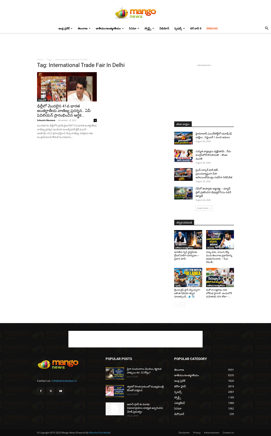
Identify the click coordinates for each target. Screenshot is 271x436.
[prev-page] (176, 304)
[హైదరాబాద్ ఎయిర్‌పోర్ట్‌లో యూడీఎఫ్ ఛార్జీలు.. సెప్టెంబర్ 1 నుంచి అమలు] (183, 138)
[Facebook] (40, 391)
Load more (202, 208)
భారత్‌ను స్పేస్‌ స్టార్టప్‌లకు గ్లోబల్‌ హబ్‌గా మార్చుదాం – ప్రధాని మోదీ (187, 255)
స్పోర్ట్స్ (148, 28)
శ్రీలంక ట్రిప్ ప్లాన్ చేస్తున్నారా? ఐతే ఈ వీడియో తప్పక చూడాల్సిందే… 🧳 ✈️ (187, 293)
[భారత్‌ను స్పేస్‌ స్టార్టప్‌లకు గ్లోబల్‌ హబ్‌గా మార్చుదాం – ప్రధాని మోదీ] (188, 239)
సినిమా (132, 28)
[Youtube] (60, 391)
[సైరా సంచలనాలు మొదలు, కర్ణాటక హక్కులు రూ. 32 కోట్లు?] (115, 373)
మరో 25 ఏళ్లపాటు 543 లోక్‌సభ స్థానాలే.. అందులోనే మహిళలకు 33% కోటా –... (219, 293)
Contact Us (228, 432)
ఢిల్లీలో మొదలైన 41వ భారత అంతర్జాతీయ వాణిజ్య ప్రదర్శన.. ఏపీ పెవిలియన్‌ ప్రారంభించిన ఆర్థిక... (64, 111)
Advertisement (211, 432)
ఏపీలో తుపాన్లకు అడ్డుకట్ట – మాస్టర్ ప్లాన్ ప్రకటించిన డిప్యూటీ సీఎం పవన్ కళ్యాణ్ (213, 192)
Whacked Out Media (99, 432)
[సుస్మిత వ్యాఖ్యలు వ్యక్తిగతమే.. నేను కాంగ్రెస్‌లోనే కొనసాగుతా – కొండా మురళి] (183, 155)
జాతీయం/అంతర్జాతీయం (108, 28)
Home (40, 59)
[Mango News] (135, 12)
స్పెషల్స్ (178, 28)
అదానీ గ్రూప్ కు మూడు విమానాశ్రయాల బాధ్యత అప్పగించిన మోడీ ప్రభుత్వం (145, 408)
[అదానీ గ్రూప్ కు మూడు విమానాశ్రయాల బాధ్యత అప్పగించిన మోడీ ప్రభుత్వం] (115, 408)
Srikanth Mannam (46, 120)
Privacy (197, 432)
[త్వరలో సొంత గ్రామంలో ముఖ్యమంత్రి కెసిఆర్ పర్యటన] (115, 391)
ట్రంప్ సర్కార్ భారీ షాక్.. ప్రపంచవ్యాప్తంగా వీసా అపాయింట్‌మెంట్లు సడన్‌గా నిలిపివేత (214, 173)
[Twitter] (50, 391)
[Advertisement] (135, 45)
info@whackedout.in (64, 380)
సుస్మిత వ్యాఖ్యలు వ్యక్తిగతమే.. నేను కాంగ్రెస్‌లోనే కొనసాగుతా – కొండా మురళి (213, 155)
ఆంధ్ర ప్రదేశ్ (64, 28)
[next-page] (182, 304)
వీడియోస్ (164, 28)
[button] (266, 28)
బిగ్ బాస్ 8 (195, 28)
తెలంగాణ (83, 28)
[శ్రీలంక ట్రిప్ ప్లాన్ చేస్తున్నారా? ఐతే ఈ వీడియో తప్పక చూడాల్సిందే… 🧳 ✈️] (188, 277)
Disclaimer (184, 432)
